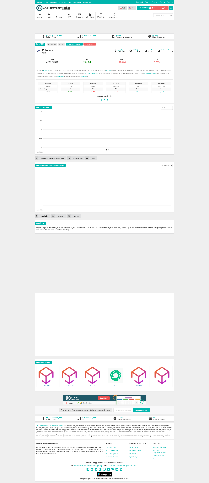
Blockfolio (90, 17)
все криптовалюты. (91, 73)
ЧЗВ (154, 459)
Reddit (162, 2)
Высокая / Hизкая (112, 457)
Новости (79, 17)
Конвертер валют (135, 450)
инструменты (113, 17)
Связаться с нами (158, 456)
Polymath (46, 70)
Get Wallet (90, 44)
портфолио (83, 76)
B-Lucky (93, 386)
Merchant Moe (70, 386)
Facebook (139, 2)
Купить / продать (73, 44)
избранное (60, 76)
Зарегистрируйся (160, 8)
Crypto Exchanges (150, 73)
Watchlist (100, 17)
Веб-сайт (53, 44)
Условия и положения (160, 447)
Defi (49, 17)
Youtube (170, 2)
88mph (116, 386)
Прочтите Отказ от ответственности (50, 425)
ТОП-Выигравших (112, 450)
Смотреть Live (110, 447)
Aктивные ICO (133, 447)
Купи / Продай (134, 457)
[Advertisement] (104, 26)
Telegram (155, 2)
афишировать (88, 2)
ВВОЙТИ (144, 8)
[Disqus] (104, 264)
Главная (39, 2)
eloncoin (162, 386)
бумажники (77, 2)
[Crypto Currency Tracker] (53, 8)
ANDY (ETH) (46, 386)
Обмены (59, 17)
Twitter (147, 2)
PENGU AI (139, 386)
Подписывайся (141, 410)
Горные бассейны (64, 2)
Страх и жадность (50, 2)
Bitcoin (108, 70)
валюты (39, 17)
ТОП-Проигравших (112, 454)
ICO (69, 17)
